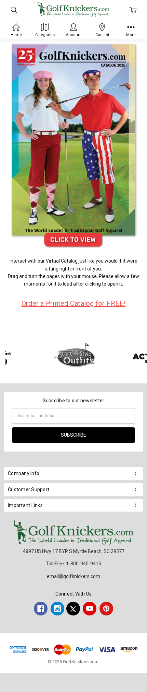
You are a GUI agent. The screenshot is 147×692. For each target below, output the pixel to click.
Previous (12, 356)
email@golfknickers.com (73, 576)
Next (140, 356)
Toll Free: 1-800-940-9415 (73, 563)
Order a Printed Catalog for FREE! (73, 303)
